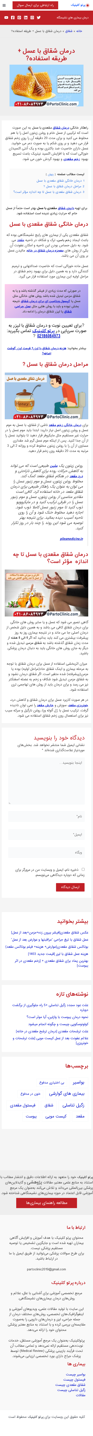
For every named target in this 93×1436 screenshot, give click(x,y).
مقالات (80, 1395)
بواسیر (78, 1082)
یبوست (31, 1116)
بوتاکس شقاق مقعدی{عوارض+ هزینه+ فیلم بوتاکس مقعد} (46, 947)
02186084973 (48, 336)
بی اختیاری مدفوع (51, 1083)
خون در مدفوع (30, 1094)
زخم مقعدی (71, 159)
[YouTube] (6, 17)
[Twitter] (39, 17)
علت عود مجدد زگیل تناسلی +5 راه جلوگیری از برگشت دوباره (50, 1007)
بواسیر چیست (75, 1375)
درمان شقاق (61, 128)
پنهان (51, 174)
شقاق (68, 31)
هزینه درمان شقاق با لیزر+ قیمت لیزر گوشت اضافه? (36, 351)
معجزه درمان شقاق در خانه (45, 251)
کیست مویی (55, 1116)
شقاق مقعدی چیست (70, 1385)
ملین (54, 466)
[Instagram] (32, 17)
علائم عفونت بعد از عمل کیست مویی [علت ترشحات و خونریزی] (50, 1040)
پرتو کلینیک (78, 5)
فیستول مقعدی (22, 1105)
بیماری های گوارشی (66, 1094)
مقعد (20, 240)
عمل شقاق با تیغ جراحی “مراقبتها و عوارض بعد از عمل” (49, 940)
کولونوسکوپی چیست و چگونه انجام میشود (58, 1024)
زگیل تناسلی (73, 1105)
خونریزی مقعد (78, 705)
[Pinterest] (19, 17)
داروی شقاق (66, 208)
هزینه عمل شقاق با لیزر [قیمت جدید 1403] (58, 954)
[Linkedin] (26, 17)
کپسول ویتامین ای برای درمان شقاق (45, 301)
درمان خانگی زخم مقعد (65, 425)
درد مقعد (76, 476)
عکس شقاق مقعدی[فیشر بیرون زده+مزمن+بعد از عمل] (49, 933)
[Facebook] (13, 17)
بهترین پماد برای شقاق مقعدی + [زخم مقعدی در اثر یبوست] (51, 963)
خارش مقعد (45, 705)
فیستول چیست (74, 1380)
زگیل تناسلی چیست (71, 1390)
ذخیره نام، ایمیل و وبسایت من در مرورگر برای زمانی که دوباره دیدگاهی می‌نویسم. (50, 872)
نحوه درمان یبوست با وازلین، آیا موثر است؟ (57, 1017)
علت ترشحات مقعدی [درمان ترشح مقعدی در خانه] (52, 1031)
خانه (79, 31)
